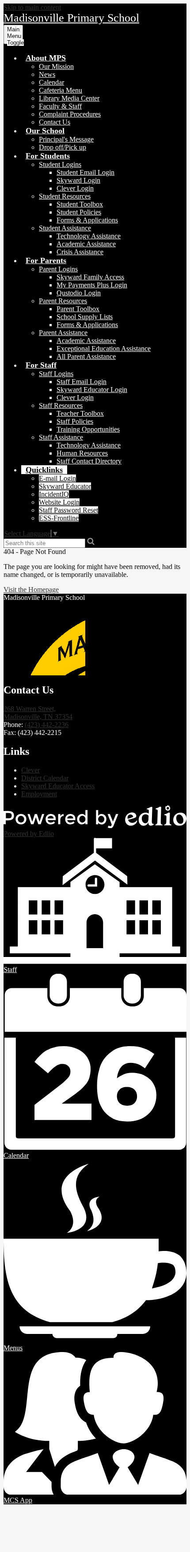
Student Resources (65, 196)
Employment (39, 794)
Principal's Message (66, 139)
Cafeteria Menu (60, 90)
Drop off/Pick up (62, 147)
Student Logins (60, 164)
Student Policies (79, 212)
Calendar (51, 82)
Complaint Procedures (70, 114)
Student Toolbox (80, 204)
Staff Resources (61, 405)
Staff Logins (56, 373)
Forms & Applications (87, 220)
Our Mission (56, 66)
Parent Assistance (63, 332)
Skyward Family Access (90, 277)
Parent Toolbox (78, 309)
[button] (45, 57)
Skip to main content (32, 7)
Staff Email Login (81, 381)
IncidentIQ (54, 494)
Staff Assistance (61, 437)
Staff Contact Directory (89, 461)
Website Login (59, 502)
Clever (30, 770)
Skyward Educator (65, 486)
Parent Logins (58, 269)
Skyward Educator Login (92, 389)
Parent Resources (63, 301)
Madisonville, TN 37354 (38, 712)
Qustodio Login (79, 293)
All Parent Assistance (86, 356)
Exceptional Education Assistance (104, 348)
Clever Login (75, 188)
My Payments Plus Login (92, 285)
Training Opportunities (88, 429)
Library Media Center (69, 98)
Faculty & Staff (60, 106)
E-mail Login (57, 478)
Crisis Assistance (80, 252)
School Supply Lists (85, 316)
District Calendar (44, 778)
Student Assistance (65, 228)
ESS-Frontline (59, 518)
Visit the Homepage (31, 589)
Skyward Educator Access (58, 786)
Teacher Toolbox (80, 413)
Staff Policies (75, 421)
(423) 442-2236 (46, 724)
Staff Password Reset (68, 510)
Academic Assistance (86, 244)
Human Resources (82, 453)
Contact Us (54, 122)
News (47, 74)
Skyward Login (78, 180)
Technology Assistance (89, 236)
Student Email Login (85, 172)
